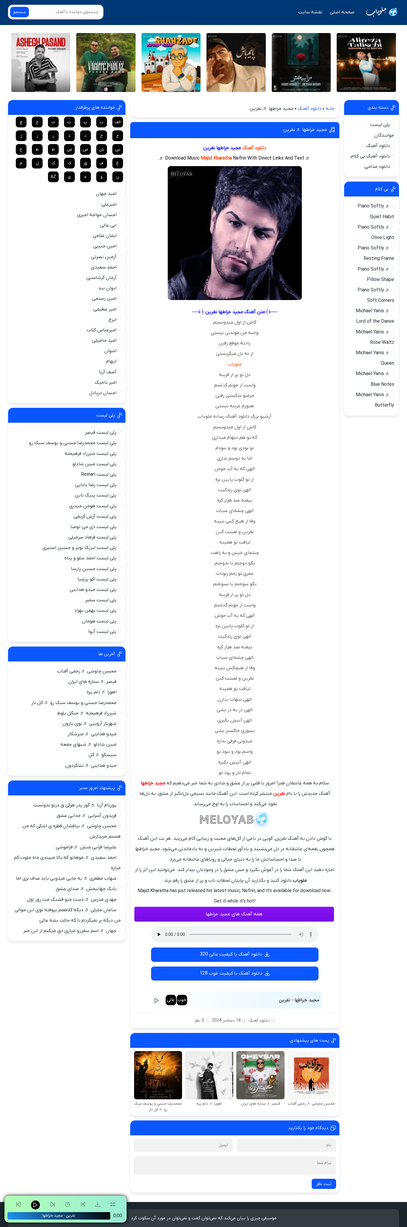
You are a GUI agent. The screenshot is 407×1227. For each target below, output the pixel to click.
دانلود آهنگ (309, 109)
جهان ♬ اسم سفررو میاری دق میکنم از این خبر (69, 931)
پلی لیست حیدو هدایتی (93, 590)
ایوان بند (107, 288)
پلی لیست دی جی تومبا (93, 527)
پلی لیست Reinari (98, 474)
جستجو (19, 12)
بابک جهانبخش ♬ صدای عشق (86, 889)
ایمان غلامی (104, 236)
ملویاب (235, 364)
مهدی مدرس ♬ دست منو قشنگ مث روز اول (71, 900)
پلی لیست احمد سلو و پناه (90, 558)
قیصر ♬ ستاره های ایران (92, 682)
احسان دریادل (102, 393)
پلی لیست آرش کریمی (95, 516)
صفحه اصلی (342, 12)
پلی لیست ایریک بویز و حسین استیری (79, 548)
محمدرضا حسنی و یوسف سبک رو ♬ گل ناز (73, 703)
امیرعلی (108, 204)
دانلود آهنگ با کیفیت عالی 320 (231, 954)
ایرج (112, 320)
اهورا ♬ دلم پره (101, 692)
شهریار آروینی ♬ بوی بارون (89, 724)
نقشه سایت (310, 12)
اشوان (110, 351)
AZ (53, 177)
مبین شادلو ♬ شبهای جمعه (88, 744)
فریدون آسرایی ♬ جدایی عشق (86, 816)
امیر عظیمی (104, 309)
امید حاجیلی (104, 341)
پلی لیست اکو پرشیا (96, 579)
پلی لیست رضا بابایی (95, 485)
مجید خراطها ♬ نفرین (305, 130)
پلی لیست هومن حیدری (92, 506)
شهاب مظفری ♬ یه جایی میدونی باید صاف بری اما (66, 878)
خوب (181, 1000)
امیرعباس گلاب (101, 330)
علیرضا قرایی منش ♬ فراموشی (86, 847)
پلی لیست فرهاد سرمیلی (92, 537)
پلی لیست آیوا (102, 632)
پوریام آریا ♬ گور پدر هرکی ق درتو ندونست (74, 805)
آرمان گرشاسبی (101, 278)
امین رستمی (104, 299)
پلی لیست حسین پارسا (93, 569)
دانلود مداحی (377, 167)
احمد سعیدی (103, 267)
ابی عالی (108, 225)
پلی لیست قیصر (100, 432)
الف (118, 122)
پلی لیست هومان (99, 621)
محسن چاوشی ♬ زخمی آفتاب (86, 671)
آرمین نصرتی (103, 257)
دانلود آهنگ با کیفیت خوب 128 (231, 973)
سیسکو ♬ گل (102, 755)
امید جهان (106, 194)
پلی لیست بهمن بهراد (95, 611)
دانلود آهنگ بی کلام (370, 156)
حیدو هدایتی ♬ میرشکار (92, 734)
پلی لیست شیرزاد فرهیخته (90, 454)
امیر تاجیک (105, 382)
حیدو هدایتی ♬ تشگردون (90, 766)
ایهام (111, 361)
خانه (330, 109)
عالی (171, 1000)
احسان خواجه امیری (96, 215)
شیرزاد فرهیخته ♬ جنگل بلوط (86, 713)
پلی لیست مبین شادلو (94, 464)
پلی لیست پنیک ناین (95, 495)
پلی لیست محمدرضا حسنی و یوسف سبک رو (72, 443)
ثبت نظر (324, 1184)
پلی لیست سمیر (100, 600)
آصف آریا (107, 372)
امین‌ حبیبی (104, 246)
